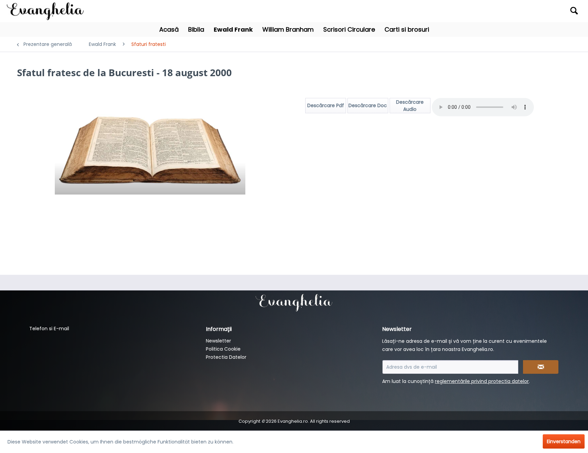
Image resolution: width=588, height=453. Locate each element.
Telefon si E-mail (49, 328)
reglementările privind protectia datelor (482, 381)
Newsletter (218, 340)
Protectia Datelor (226, 357)
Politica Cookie (223, 349)
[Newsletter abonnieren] (540, 367)
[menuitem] (510, 11)
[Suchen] (574, 10)
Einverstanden (564, 441)
